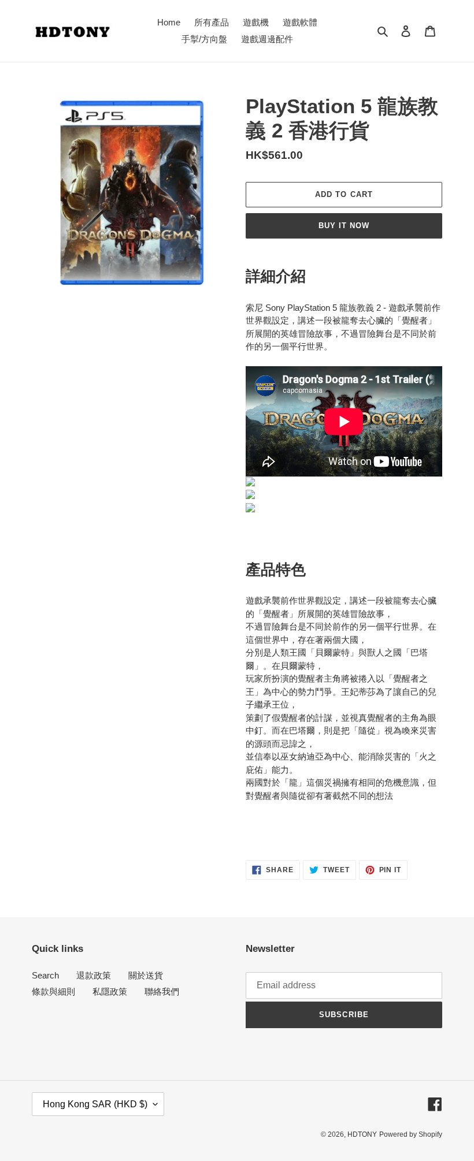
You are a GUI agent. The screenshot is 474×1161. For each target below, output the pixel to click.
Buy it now (344, 225)
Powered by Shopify (410, 1134)
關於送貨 (145, 975)
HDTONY (362, 1134)
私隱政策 (109, 991)
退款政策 (93, 975)
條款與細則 (53, 991)
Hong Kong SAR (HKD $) (95, 1104)
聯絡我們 (162, 991)
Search (45, 975)
